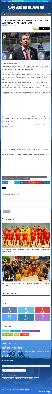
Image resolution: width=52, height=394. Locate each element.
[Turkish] (38, 297)
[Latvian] (28, 297)
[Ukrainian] (40, 297)
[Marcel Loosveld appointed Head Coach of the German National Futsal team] (26, 46)
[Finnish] (14, 297)
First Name (5, 205)
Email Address (6, 198)
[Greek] (18, 297)
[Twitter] (5, 356)
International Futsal (7, 334)
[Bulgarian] (3, 297)
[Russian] (34, 297)
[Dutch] (10, 297)
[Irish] (23, 297)
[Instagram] (9, 356)
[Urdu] (41, 297)
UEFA (22, 178)
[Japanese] (25, 297)
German (37, 177)
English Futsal (35, 331)
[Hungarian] (20, 297)
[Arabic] (2, 297)
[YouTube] (12, 356)
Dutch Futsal (9, 177)
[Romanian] (32, 297)
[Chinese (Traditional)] (7, 297)
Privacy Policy (14, 343)
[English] (12, 297)
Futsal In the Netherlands (22, 177)
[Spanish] (35, 297)
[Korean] (26, 297)
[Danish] (9, 297)
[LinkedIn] (3, 356)
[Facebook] (7, 356)
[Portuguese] (31, 297)
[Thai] (37, 297)
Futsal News (31, 177)
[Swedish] (36, 297)
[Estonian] (13, 297)
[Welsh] (42, 297)
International (5, 25)
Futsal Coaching (24, 334)
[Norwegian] (29, 297)
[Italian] (24, 297)
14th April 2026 (4, 253)
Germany (18, 178)
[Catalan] (4, 297)
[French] (15, 297)
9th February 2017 (12, 25)
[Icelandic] (21, 297)
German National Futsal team (8, 178)
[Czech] (8, 297)
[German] (17, 297)
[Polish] (30, 297)
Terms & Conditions (6, 343)
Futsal (14, 177)
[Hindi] (19, 297)
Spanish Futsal (26, 331)
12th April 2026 (4, 287)
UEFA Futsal (26, 178)
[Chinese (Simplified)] (6, 297)
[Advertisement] (26, 105)
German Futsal (44, 177)
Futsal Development (15, 331)
